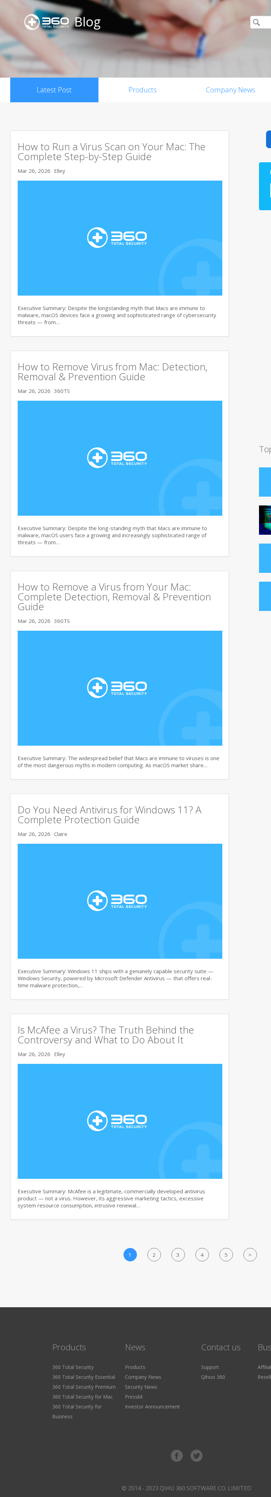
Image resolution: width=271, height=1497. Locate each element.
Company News (143, 1377)
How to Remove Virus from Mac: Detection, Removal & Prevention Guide (112, 371)
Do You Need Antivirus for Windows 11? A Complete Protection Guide (109, 814)
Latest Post (54, 90)
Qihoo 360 (213, 1377)
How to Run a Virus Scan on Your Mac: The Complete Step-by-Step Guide (112, 151)
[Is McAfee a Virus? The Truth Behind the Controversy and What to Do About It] (120, 1177)
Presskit (134, 1396)
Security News (141, 1386)
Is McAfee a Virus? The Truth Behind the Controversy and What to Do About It (106, 1034)
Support (210, 1367)
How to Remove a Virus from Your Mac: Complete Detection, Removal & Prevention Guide (114, 596)
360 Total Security (73, 1367)
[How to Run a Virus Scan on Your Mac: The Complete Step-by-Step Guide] (120, 293)
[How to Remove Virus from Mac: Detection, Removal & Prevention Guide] (120, 513)
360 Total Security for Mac (82, 1396)
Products (142, 90)
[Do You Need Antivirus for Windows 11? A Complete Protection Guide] (120, 956)
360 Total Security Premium (84, 1386)
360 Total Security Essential (83, 1377)
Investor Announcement (152, 1406)
